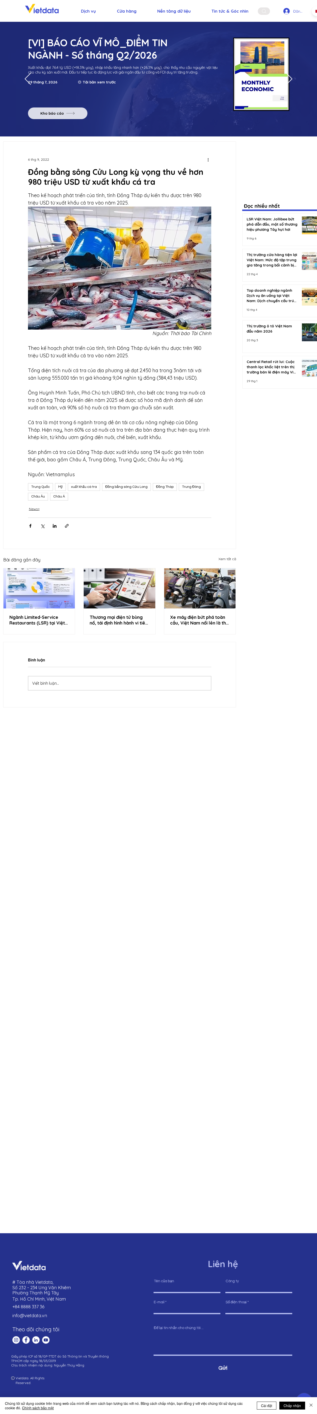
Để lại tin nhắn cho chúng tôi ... (179, 1328)
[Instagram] (16, 1340)
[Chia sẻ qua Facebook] (30, 526)
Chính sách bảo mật (38, 1407)
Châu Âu (38, 496)
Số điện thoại (236, 1302)
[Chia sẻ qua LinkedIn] (54, 526)
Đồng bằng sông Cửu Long (126, 487)
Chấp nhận (292, 1405)
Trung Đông (191, 487)
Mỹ (60, 487)
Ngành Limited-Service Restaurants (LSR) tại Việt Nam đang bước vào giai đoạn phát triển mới (37, 620)
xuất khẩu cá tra (84, 487)
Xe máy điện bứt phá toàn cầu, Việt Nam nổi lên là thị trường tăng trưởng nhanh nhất (198, 620)
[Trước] (28, 79)
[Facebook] (26, 1340)
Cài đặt (266, 1405)
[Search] (264, 11)
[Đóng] (311, 1405)
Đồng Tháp (165, 487)
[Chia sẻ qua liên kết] (66, 526)
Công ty (232, 1281)
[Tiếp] (289, 79)
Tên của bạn (164, 1281)
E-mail (159, 1302)
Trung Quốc (40, 487)
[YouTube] (46, 1340)
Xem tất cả (227, 559)
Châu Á (59, 496)
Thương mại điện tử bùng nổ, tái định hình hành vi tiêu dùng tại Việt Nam (119, 620)
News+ (34, 509)
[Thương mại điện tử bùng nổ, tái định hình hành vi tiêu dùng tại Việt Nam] (119, 588)
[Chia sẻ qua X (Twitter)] (42, 526)
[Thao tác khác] (208, 159)
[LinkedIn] (36, 1340)
